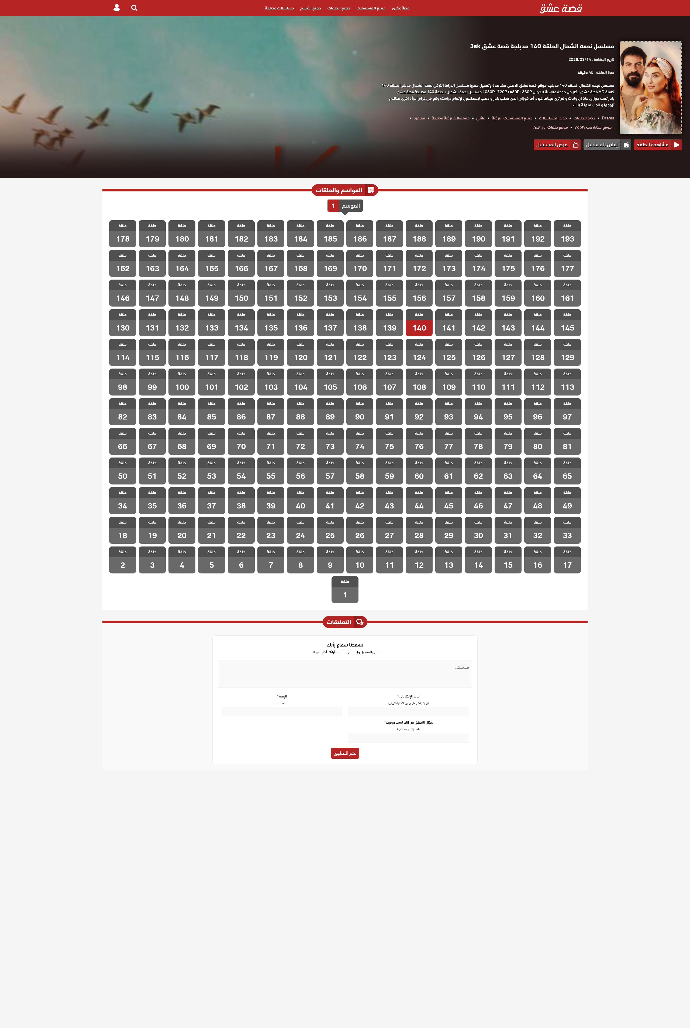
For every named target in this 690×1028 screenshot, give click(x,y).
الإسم (282, 696)
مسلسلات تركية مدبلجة (451, 118)
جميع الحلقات (338, 8)
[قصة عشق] (561, 8)
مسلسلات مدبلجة (279, 8)
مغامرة (419, 118)
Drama (608, 118)
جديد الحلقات (584, 118)
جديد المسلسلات (553, 118)
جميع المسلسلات (371, 8)
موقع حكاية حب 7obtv (593, 127)
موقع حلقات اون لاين (550, 127)
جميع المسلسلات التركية (512, 118)
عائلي (480, 118)
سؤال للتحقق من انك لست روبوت (408, 722)
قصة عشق (400, 8)
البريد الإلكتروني (408, 696)
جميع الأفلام (310, 8)
